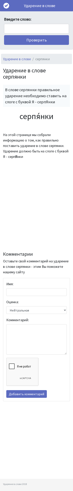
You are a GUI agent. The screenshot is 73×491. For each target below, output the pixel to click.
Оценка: (12, 302)
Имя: (10, 284)
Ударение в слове (39, 5)
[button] (36, 40)
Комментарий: (17, 320)
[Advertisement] (36, 205)
